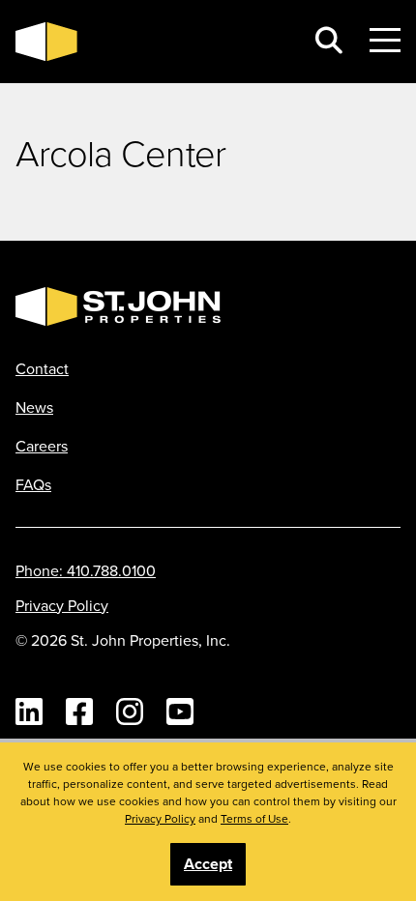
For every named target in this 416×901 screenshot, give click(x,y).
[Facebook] (79, 711)
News (34, 407)
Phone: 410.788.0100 (85, 570)
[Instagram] (129, 711)
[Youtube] (179, 711)
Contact (42, 368)
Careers (41, 445)
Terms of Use (254, 818)
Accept (208, 864)
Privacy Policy (61, 605)
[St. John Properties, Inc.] (151, 41)
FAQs (33, 484)
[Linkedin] (29, 711)
